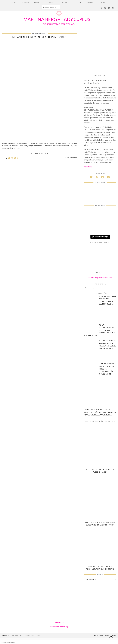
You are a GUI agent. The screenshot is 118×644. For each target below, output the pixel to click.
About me (88, 167)
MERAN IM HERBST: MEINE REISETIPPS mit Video (39, 37)
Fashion (25, 2)
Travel (64, 2)
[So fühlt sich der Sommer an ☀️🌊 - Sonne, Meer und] (111, 230)
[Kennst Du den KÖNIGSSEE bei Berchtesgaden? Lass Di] (111, 218)
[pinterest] (102, 177)
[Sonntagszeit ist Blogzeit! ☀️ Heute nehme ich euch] (100, 218)
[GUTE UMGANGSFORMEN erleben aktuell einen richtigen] (89, 218)
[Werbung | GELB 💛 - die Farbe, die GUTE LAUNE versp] (111, 224)
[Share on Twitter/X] (12, 158)
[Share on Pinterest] (15, 158)
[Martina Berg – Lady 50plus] (59, 16)
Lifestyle (39, 2)
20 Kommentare (71, 158)
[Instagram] (102, 8)
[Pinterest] (105, 8)
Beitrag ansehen (39, 154)
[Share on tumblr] (18, 158)
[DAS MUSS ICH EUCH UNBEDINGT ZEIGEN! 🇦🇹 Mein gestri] (89, 230)
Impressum (59, 622)
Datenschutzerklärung (59, 626)
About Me (76, 2)
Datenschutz (36, 635)
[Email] (113, 8)
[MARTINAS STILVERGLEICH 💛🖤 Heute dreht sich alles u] (100, 230)
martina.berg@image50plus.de (100, 277)
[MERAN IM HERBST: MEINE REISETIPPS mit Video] (39, 139)
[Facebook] (109, 8)
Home (14, 2)
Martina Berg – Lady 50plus (56, 19)
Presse (90, 2)
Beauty (52, 2)
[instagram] (91, 177)
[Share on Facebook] (9, 158)
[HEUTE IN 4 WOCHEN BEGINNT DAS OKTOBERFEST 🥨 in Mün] (111, 211)
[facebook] (97, 177)
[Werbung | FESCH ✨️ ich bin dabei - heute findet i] (89, 211)
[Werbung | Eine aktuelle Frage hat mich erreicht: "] (100, 224)
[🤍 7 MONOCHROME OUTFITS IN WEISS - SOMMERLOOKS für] (89, 224)
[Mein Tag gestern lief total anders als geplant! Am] (100, 211)
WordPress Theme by (105, 635)
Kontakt (103, 2)
